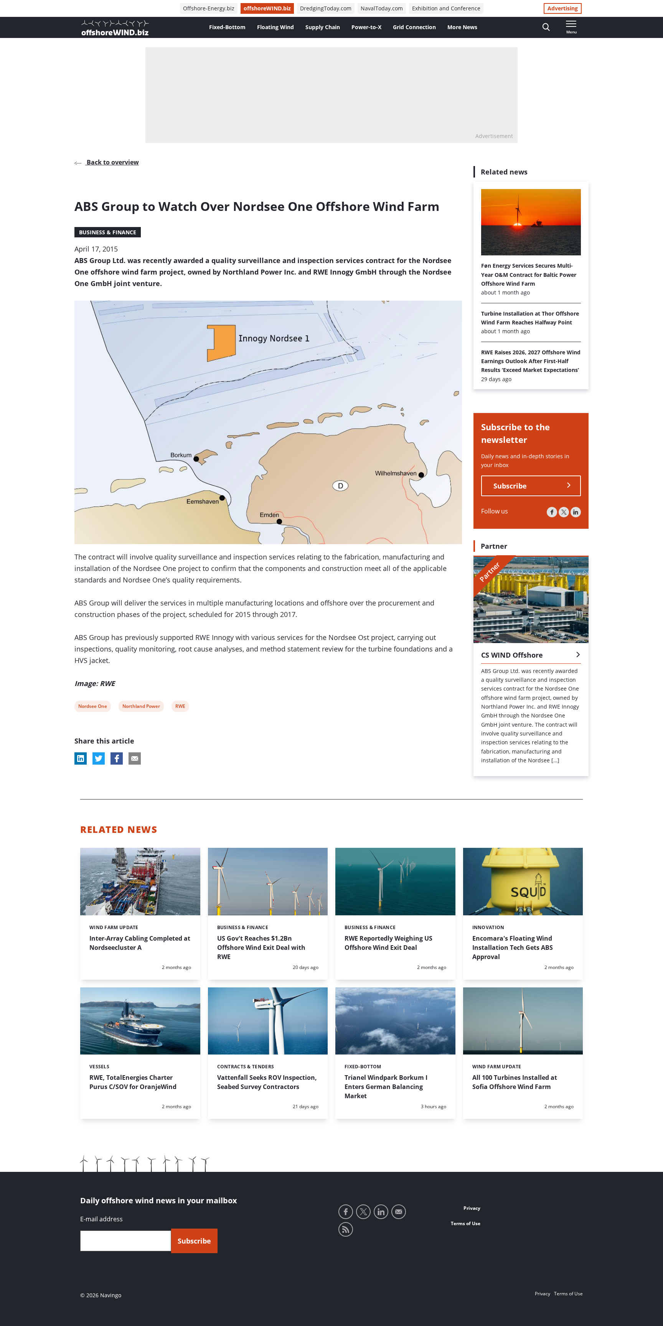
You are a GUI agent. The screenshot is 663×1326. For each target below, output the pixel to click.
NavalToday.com (382, 8)
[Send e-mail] (398, 1211)
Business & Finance (107, 232)
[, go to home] (115, 27)
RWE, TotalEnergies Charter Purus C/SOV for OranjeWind (132, 1082)
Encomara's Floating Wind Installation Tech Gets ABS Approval (512, 947)
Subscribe (510, 485)
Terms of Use (465, 1223)
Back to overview (112, 162)
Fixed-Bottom (227, 27)
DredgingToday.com (325, 8)
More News (462, 27)
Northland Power (141, 707)
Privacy (471, 1208)
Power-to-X (366, 27)
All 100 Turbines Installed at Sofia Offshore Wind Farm (514, 1082)
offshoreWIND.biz (267, 8)
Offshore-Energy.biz (208, 8)
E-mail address (101, 1219)
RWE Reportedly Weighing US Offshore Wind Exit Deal (388, 943)
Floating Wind (275, 27)
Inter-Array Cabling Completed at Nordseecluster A (139, 943)
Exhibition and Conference (446, 8)
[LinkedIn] (576, 512)
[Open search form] (546, 27)
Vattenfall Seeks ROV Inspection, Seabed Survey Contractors (267, 1082)
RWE (180, 707)
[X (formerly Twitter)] (564, 512)
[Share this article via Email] (135, 758)
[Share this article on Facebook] (116, 758)
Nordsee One (92, 707)
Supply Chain (322, 27)
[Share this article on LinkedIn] (80, 758)
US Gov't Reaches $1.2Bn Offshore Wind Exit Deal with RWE (261, 947)
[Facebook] (552, 512)
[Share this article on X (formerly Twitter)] (98, 758)
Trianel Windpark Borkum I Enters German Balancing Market (386, 1086)
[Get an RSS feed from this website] (345, 1229)
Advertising (563, 8)
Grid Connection (414, 27)
